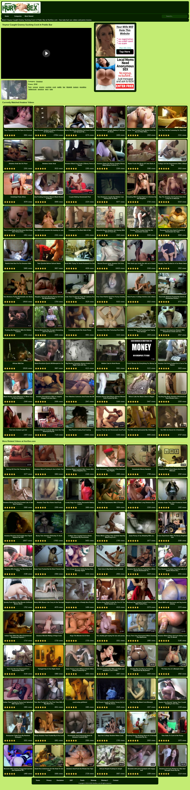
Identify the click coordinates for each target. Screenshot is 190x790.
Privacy (49, 780)
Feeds (82, 780)
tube (51, 89)
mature (75, 87)
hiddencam (32, 89)
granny (41, 87)
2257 (71, 780)
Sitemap (93, 780)
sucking (48, 87)
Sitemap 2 (104, 780)
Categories (18, 16)
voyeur (35, 87)
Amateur (39, 81)
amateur (41, 89)
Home (7, 16)
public (59, 87)
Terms (38, 780)
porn (46, 89)
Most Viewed (29, 16)
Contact (115, 780)
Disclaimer (60, 780)
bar (64, 87)
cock (54, 87)
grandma (83, 87)
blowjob (69, 87)
